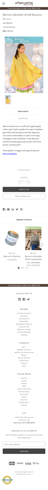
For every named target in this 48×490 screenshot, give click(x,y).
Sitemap (24, 335)
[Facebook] (4, 209)
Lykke (24, 381)
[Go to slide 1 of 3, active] (19, 268)
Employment (24, 319)
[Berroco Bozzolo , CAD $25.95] (12, 238)
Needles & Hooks (24, 350)
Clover (24, 397)
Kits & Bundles (24, 358)
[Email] (8, 209)
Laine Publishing (24, 389)
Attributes (23, 118)
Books (24, 355)
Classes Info (24, 327)
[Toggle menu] (3, 3)
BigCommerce (28, 472)
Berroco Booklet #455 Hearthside (33, 257)
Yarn (24, 347)
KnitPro (24, 378)
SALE (24, 366)
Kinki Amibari (24, 392)
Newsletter (24, 321)
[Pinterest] (21, 209)
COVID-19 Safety (24, 332)
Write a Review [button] (9, 27)
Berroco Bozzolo (12, 256)
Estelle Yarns (24, 402)
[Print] (12, 209)
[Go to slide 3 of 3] (27, 268)
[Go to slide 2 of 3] (23, 268)
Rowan (24, 383)
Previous (3, 244)
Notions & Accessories (24, 352)
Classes (24, 363)
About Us (24, 316)
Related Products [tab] (24, 219)
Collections (24, 360)
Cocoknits (24, 394)
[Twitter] (17, 209)
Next (42, 244)
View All (24, 405)
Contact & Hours (24, 313)
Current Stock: (24, 170)
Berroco (24, 400)
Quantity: (24, 177)
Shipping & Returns (24, 324)
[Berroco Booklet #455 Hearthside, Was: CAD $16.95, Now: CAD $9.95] (33, 238)
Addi (24, 386)
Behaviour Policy (24, 329)
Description (23, 111)
